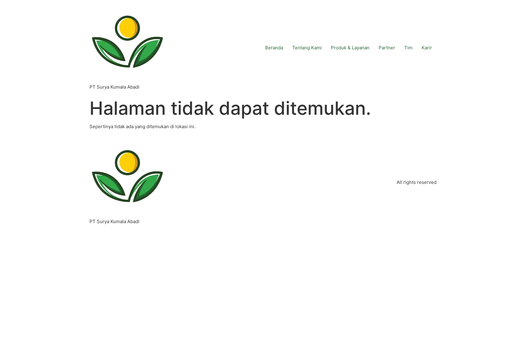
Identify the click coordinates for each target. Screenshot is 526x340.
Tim (408, 48)
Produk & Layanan (350, 48)
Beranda (274, 48)
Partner (387, 48)
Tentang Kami (307, 48)
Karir (427, 48)
